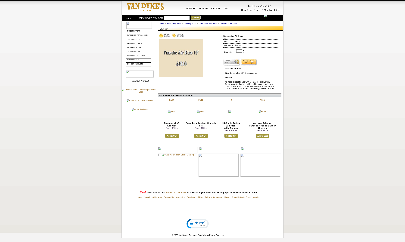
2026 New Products (135, 64)
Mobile (256, 197)
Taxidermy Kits (133, 60)
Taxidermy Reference (136, 56)
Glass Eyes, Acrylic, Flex (138, 35)
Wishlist (203, 8)
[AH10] (181, 76)
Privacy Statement (213, 197)
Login (225, 8)
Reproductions (133, 39)
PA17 (200, 100)
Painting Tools (190, 24)
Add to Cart (172, 136)
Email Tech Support (176, 192)
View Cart (191, 8)
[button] (198, 223)
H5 (231, 100)
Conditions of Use (195, 197)
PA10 (171, 100)
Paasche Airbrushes (228, 24)
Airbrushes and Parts (208, 24)
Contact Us (169, 197)
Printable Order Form (241, 197)
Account (215, 8)
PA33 (262, 100)
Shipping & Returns (153, 197)
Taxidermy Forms (134, 31)
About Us (180, 197)
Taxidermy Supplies (135, 43)
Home (128, 18)
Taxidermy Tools (134, 47)
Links (226, 197)
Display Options (133, 51)
